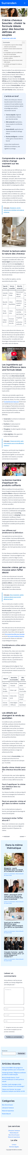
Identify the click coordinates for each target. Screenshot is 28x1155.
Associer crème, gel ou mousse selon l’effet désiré (13, 61)
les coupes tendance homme (16, 636)
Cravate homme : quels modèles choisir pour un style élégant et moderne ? (14, 954)
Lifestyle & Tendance (8, 1108)
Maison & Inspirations (8, 1111)
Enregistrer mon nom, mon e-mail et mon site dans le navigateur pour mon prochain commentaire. (13, 1029)
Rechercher (4, 1050)
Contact (14, 1144)
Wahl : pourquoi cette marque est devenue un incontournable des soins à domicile (13, 897)
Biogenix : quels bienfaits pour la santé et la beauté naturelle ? (14, 869)
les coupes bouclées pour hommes (14, 634)
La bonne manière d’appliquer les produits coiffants (12, 57)
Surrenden (9, 3)
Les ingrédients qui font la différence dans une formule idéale (13, 53)
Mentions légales (14, 1147)
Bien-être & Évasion (7, 1105)
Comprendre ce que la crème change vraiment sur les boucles (13, 45)
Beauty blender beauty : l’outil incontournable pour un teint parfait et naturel (13, 1079)
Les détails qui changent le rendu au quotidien (13, 65)
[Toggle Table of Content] (22, 42)
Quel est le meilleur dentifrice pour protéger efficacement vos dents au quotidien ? (13, 926)
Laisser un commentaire (9, 873)
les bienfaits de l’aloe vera (11, 402)
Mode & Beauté (19, 873)
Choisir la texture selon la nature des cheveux (13, 49)
